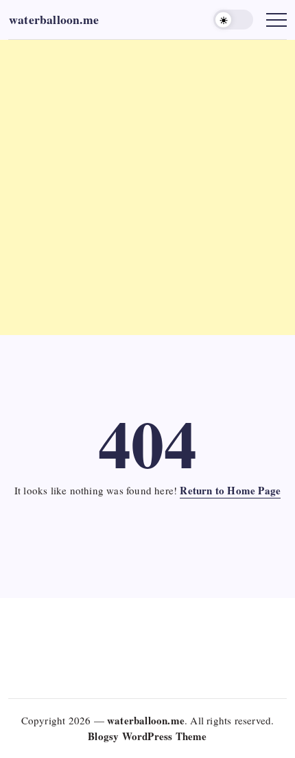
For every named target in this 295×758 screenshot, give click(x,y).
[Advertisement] (147, 187)
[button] (233, 20)
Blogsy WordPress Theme (147, 736)
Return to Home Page (230, 490)
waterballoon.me (54, 19)
